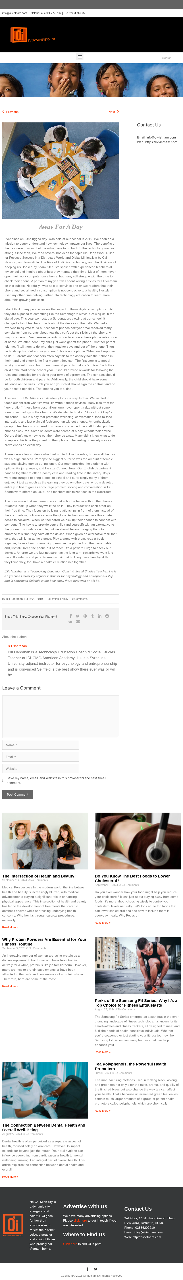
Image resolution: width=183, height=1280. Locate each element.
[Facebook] (87, 1269)
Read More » (10, 927)
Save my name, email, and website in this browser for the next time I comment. (56, 780)
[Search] (179, 58)
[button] (79, 56)
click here (80, 1220)
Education (53, 599)
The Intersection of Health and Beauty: (39, 876)
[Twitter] (95, 1269)
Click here (70, 1244)
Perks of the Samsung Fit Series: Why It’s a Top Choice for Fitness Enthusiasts (136, 1003)
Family (64, 599)
